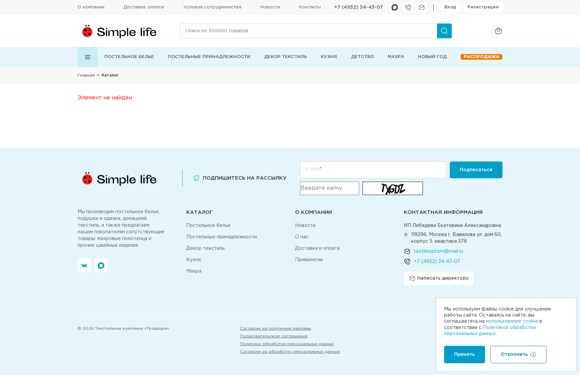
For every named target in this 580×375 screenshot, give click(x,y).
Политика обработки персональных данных (287, 344)
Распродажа (481, 57)
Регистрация (483, 7)
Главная (86, 75)
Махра (396, 57)
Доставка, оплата (144, 7)
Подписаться (476, 170)
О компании (91, 7)
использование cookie (512, 321)
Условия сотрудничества (212, 7)
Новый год (432, 57)
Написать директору (443, 278)
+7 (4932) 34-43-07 (358, 7)
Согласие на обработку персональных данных (290, 352)
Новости (270, 7)
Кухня (329, 57)
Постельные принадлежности (209, 57)
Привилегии (309, 260)
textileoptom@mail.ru (438, 251)
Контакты (310, 7)
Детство (362, 57)
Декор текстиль (285, 57)
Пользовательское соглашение (274, 336)
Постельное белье (129, 57)
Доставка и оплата (317, 248)
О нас (301, 237)
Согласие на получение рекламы (275, 328)
